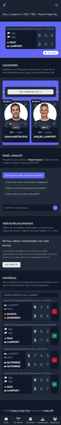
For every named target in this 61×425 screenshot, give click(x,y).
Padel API (48, 410)
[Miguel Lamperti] (45, 114)
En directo (11, 264)
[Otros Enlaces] (56, 5)
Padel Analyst (35, 159)
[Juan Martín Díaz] (16, 114)
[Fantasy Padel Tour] (4, 5)
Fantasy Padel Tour (20, 410)
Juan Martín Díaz (16, 137)
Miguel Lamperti (45, 137)
